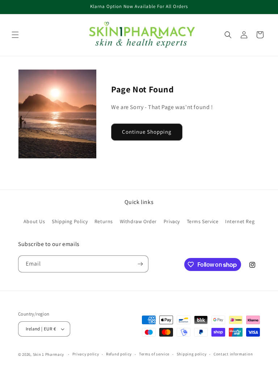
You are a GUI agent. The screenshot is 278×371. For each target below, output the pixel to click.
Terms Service (203, 221)
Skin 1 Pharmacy (48, 354)
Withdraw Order (138, 221)
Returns (103, 221)
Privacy (172, 221)
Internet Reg (239, 221)
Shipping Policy (70, 221)
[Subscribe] (140, 263)
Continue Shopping (147, 131)
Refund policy (119, 354)
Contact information (233, 354)
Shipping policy (192, 354)
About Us (34, 221)
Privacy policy (85, 354)
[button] (15, 35)
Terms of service (154, 354)
